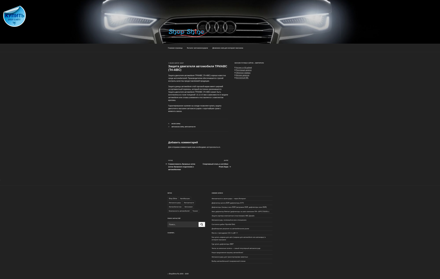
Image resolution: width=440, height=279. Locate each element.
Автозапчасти (190, 127)
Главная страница (175, 48)
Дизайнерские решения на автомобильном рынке (230, 228)
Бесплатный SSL (242, 77)
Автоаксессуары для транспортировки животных (230, 257)
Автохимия (188, 207)
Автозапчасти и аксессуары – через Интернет (229, 198)
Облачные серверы (243, 72)
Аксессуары (175, 123)
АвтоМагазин (185, 198)
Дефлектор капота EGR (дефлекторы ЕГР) (228, 203)
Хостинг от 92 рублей (244, 67)
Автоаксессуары (177, 127)
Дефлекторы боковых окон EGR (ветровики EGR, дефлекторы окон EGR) (239, 207)
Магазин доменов (242, 75)
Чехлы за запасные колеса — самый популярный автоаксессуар (236, 248)
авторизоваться (213, 147)
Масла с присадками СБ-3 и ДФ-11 (225, 233)
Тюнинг (195, 211)
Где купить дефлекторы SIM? (223, 244)
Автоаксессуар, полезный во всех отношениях (229, 220)
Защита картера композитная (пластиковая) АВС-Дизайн (233, 215)
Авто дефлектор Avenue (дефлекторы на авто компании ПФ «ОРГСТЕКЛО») (240, 211)
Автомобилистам (175, 207)
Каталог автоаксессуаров (197, 48)
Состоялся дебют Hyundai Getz (223, 224)
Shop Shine (173, 198)
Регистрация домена (244, 70)
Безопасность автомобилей (179, 211)
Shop (182, 63)
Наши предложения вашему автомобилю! (227, 252)
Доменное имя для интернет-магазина (227, 48)
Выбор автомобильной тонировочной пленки (228, 261)
